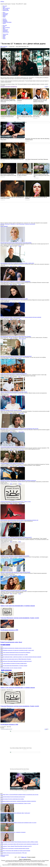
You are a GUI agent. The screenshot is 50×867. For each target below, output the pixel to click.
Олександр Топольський (30, 223)
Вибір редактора (6, 670)
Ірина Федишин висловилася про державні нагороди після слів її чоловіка (15, 242)
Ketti (11, 246)
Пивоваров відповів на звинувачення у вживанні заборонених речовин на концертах (18, 480)
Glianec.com (23, 857)
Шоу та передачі (6, 8)
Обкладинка (5, 13)
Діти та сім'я (5, 9)
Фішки (4, 15)
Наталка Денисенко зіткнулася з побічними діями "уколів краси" (15, 812)
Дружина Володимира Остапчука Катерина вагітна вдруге (12, 446)
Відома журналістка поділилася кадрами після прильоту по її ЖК (14, 298)
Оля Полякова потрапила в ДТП (9, 630)
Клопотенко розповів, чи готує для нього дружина (11, 410)
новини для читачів (4, 854)
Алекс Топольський (20, 223)
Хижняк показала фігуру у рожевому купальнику (13, 832)
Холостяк (2, 223)
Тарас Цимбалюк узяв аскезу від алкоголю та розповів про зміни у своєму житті (17, 263)
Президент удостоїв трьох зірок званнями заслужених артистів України (15, 572)
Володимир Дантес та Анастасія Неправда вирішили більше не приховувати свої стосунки (19, 428)
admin (11, 319)
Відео (4, 16)
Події (4, 7)
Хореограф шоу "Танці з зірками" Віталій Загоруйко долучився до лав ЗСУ (16, 537)
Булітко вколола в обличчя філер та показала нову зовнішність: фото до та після (18, 822)
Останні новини (5, 644)
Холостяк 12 (7, 223)
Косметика (5, 14)
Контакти (5, 19)
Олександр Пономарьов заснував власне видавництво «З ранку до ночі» (15, 501)
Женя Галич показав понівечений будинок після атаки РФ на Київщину (15, 281)
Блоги (4, 38)
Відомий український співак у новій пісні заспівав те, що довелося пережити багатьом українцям (20, 317)
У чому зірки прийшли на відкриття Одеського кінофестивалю (13, 373)
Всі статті (5, 5)
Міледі (4, 23)
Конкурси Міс (6, 10)
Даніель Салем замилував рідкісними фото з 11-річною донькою (13, 391)
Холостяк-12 (13, 223)
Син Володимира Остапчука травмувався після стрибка (12, 463)
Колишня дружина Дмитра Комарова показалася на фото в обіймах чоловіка (19, 841)
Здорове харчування (7, 22)
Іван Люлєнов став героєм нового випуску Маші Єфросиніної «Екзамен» (15, 336)
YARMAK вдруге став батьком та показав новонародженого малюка (14, 555)
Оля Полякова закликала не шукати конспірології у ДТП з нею (13, 590)
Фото (4, 36)
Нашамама (5, 21)
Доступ (4, 18)
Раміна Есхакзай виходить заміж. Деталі (11, 642)
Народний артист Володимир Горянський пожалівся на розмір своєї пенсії (16, 356)
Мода (4, 12)
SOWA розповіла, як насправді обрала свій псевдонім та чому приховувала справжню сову (19, 520)
